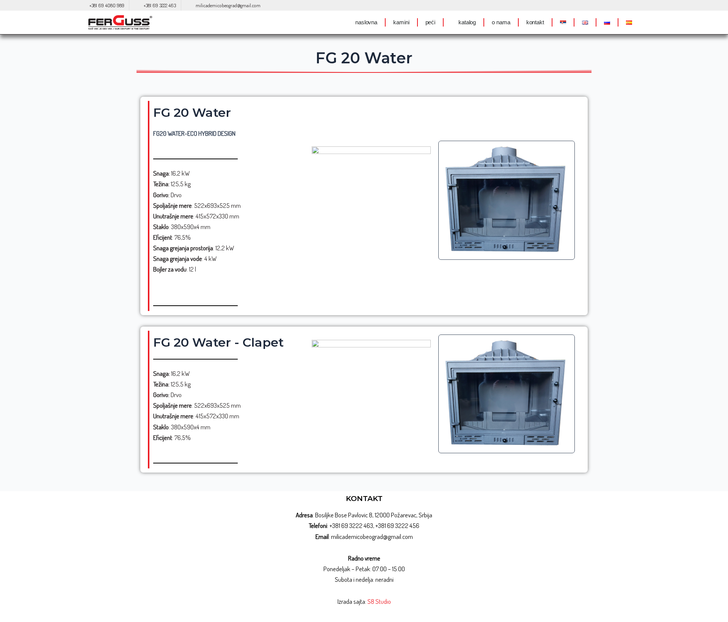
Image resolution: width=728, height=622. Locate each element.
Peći (430, 22)
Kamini (401, 22)
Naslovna (366, 22)
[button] (445, 200)
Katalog (467, 22)
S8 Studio (379, 601)
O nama (501, 22)
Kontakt (535, 22)
